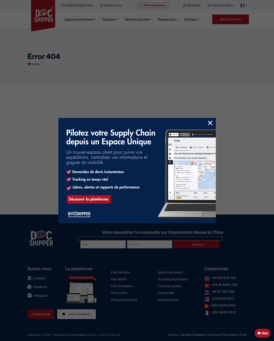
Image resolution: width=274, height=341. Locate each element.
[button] (210, 123)
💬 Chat (262, 333)
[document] (137, 170)
